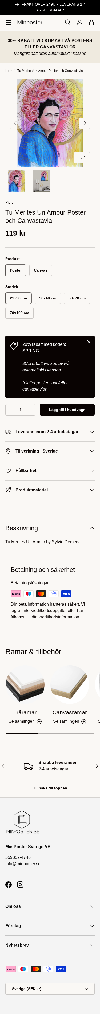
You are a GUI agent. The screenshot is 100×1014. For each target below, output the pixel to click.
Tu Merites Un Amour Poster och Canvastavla (50, 71)
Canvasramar (70, 712)
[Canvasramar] (69, 684)
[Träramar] (25, 684)
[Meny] (8, 22)
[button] (91, 22)
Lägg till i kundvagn (67, 410)
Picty (9, 202)
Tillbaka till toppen (50, 788)
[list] (50, 123)
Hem (8, 71)
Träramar (25, 712)
